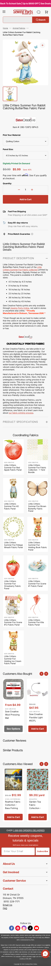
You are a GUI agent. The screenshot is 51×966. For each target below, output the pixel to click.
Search (42, 19)
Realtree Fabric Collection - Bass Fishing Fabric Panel (12, 806)
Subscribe (42, 851)
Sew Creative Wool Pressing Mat (12, 714)
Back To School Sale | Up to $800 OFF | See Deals (25, 3)
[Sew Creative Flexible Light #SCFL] (37, 706)
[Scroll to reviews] (25, 114)
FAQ (5, 908)
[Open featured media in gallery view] (42, 45)
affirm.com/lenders (38, 947)
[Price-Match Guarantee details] (32, 234)
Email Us (7, 904)
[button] (4, 12)
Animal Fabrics (19, 28)
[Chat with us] (38, 12)
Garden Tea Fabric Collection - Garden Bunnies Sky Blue (37, 808)
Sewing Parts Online (20, 308)
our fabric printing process (21, 413)
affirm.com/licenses (7, 956)
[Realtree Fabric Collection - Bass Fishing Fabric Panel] (13, 795)
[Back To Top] (47, 962)
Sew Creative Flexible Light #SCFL (36, 717)
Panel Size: (8, 149)
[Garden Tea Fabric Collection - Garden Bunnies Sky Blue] (37, 795)
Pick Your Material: (12, 135)
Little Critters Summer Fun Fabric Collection (22, 268)
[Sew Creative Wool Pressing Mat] (13, 706)
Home (5, 28)
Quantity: (7, 183)
